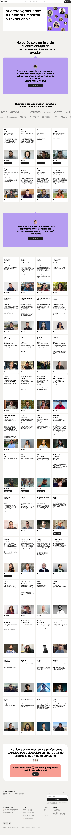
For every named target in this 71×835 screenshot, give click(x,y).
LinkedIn (35, 238)
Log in (60, 1)
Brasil (45, 809)
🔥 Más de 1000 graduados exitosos (10, 809)
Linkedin (35, 85)
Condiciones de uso (16, 827)
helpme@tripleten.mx (56, 809)
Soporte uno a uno (7, 814)
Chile (45, 810)
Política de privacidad (53, 803)
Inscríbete (67, 1)
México (45, 814)
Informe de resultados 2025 (9, 810)
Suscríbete (57, 799)
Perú (45, 812)
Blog (45, 1)
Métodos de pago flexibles (8, 812)
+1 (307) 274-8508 (56, 810)
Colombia (46, 815)
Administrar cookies (36, 827)
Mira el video (7, 162)
